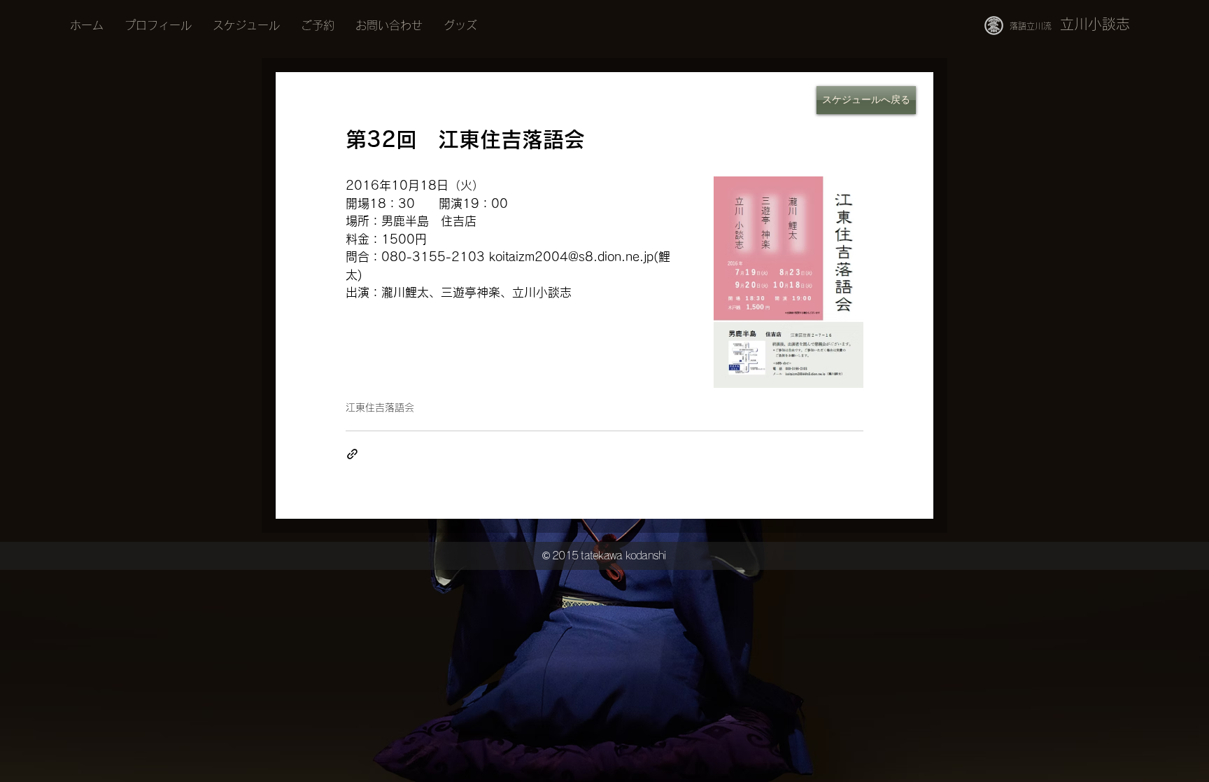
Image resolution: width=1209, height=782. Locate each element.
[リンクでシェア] (352, 454)
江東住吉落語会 (380, 407)
